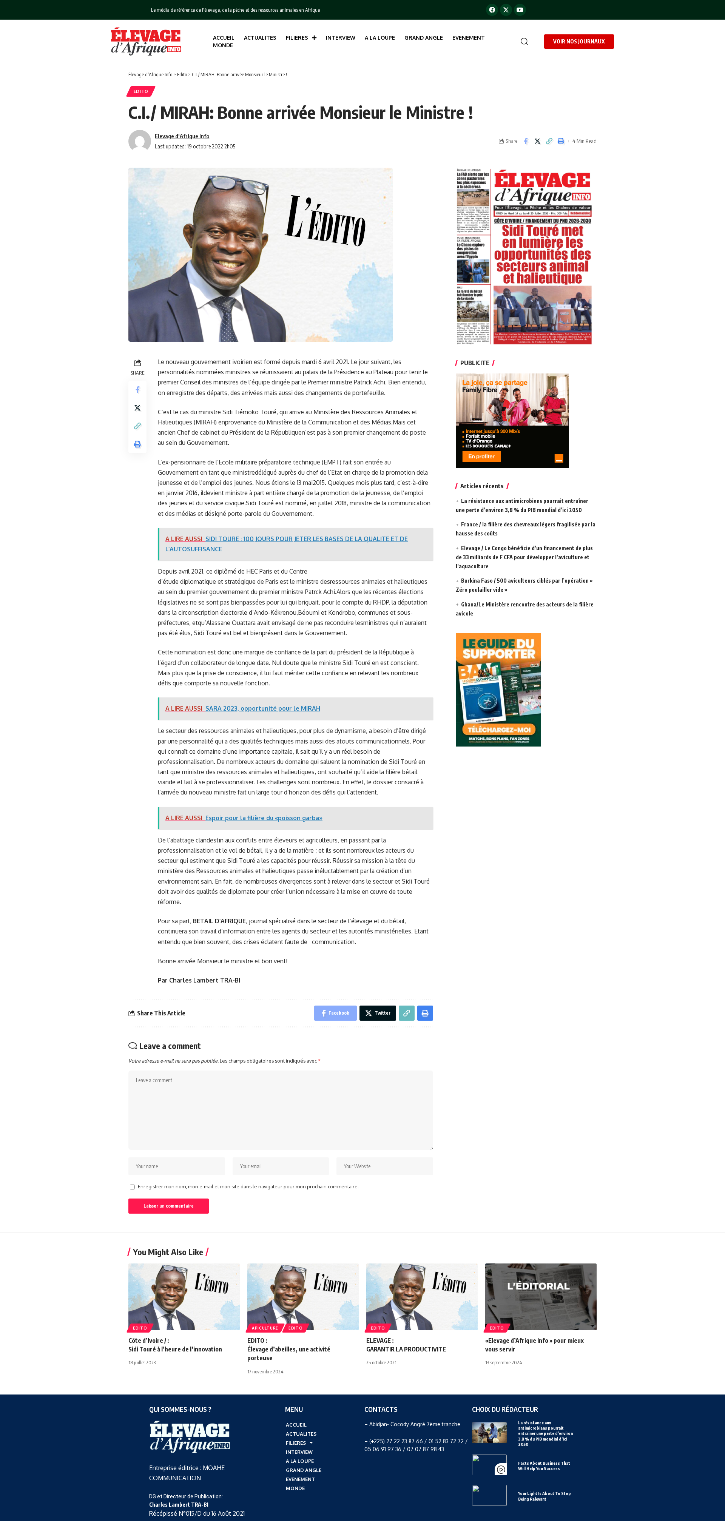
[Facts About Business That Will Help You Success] (489, 1465)
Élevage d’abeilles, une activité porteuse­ (288, 1349)
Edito (141, 91)
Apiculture (265, 1328)
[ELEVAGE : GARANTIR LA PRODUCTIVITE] (422, 1296)
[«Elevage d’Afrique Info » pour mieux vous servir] (541, 1296)
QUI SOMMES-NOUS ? (180, 1409)
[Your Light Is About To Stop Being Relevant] (489, 1495)
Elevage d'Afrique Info (182, 136)
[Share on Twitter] (537, 141)
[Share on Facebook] (525, 141)
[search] (522, 41)
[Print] (560, 141)
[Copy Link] (549, 141)
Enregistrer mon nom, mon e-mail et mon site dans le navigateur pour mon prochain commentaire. (248, 1186)
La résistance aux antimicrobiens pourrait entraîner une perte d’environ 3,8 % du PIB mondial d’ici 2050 (545, 1433)
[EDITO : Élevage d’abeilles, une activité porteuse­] (303, 1296)
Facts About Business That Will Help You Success (544, 1466)
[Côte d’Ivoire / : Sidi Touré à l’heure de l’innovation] (184, 1296)
